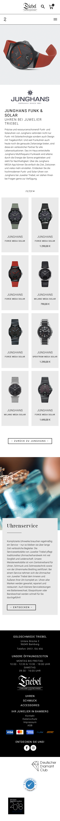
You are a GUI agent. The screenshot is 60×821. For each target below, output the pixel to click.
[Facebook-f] (27, 748)
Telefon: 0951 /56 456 (30, 648)
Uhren (30, 696)
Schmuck (30, 700)
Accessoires (30, 705)
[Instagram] (33, 748)
